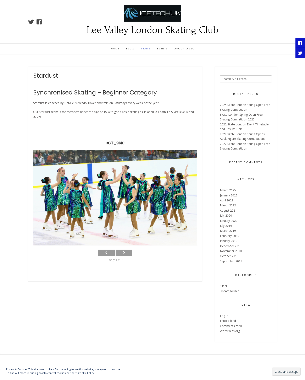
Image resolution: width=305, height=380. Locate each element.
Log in (224, 316)
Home (115, 48)
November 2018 (231, 251)
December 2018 (231, 246)
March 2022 (228, 205)
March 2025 (228, 190)
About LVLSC (184, 48)
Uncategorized (229, 291)
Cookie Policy (86, 373)
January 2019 (228, 241)
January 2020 (228, 221)
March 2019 (228, 231)
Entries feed (228, 321)
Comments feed (231, 326)
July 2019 (226, 226)
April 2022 (226, 200)
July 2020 (226, 215)
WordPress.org (230, 331)
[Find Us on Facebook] (39, 22)
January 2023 (228, 195)
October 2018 (229, 256)
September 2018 (231, 261)
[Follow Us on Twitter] (31, 22)
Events (162, 48)
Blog (130, 48)
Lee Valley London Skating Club (152, 30)
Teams (145, 48)
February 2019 (229, 236)
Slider (223, 286)
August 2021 (228, 210)
